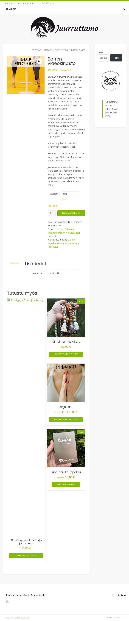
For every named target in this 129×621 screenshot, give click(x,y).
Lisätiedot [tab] (14, 263)
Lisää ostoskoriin (71, 213)
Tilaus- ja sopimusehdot (17, 595)
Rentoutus (53, 246)
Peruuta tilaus (119, 595)
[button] (39, 61)
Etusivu (35, 50)
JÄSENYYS (55, 193)
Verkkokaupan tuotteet (52, 50)
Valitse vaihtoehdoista (26, 555)
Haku (101, 52)
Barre (73, 239)
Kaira (26, 618)
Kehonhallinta (72, 243)
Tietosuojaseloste (39, 595)
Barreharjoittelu (56, 243)
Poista (64, 199)
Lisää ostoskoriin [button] (65, 484)
